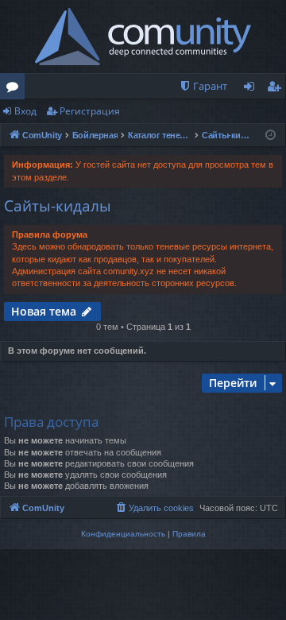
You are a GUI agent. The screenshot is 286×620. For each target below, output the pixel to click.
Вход (25, 111)
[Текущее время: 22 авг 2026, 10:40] (270, 135)
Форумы (15, 89)
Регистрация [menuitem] (277, 89)
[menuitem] (203, 86)
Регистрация (90, 111)
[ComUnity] (143, 36)
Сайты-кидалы (57, 206)
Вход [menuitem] (252, 89)
